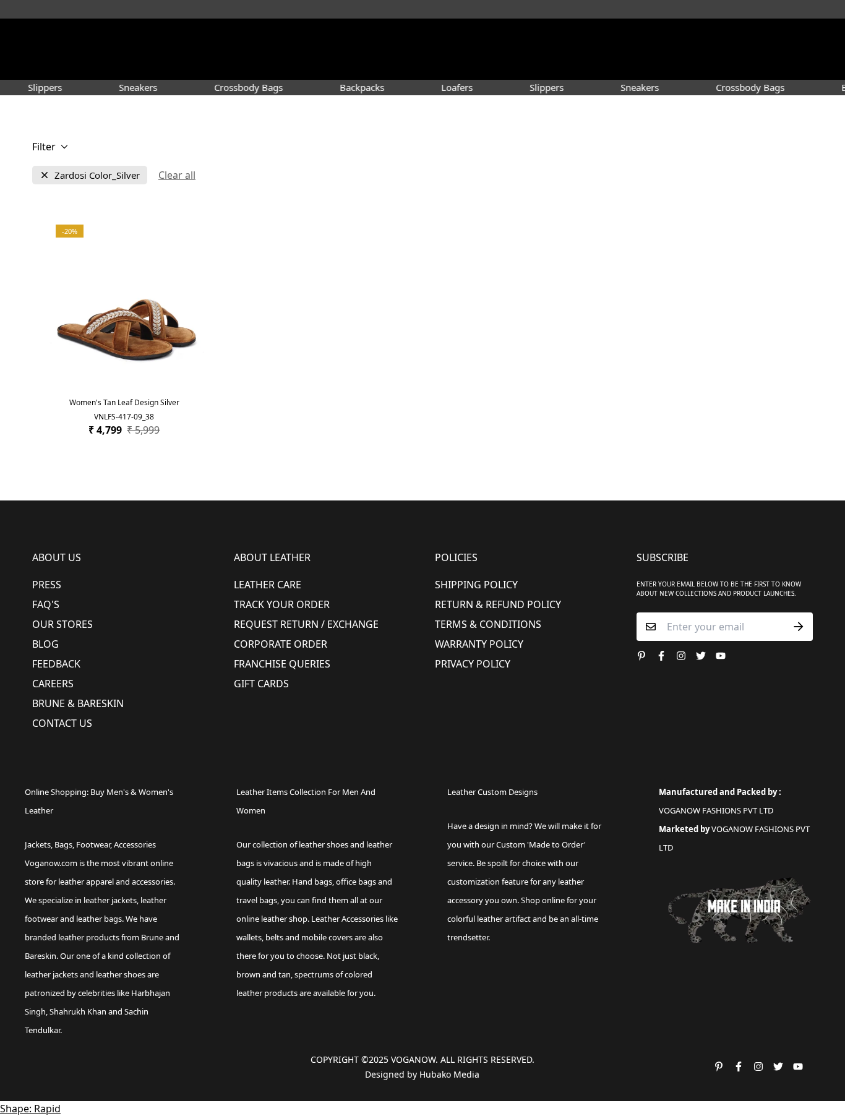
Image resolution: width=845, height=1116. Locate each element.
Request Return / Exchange (306, 624)
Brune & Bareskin (78, 703)
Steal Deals (726, 64)
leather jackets (51, 974)
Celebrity (477, 64)
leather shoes (323, 844)
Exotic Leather (126, 64)
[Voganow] (423, 36)
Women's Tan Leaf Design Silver (124, 402)
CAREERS (53, 683)
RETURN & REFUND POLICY (498, 604)
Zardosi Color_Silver (97, 175)
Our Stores (62, 624)
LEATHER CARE (267, 584)
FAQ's (45, 604)
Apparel (297, 64)
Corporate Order (280, 644)
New (180, 64)
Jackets (38, 844)
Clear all (176, 175)
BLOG (45, 644)
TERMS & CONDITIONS (488, 624)
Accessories (364, 64)
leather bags (99, 918)
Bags (424, 64)
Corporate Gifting (649, 64)
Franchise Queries (282, 664)
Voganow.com (51, 863)
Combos (529, 64)
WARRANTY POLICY (479, 644)
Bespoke (578, 64)
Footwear (235, 64)
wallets (249, 937)
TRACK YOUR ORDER (282, 604)
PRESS (46, 584)
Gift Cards (261, 683)
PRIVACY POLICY (472, 664)
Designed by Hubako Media (422, 1074)
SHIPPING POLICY (476, 584)
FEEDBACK (56, 664)
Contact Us (62, 723)
